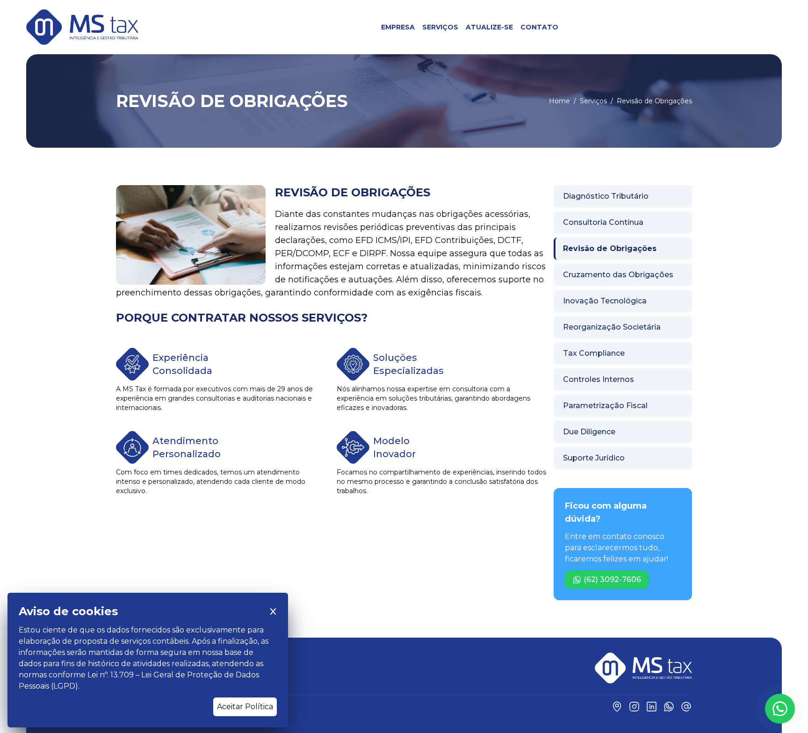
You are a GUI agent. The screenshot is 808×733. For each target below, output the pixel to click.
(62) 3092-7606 (612, 579)
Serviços (440, 27)
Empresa (398, 27)
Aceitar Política (245, 706)
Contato (539, 27)
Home (559, 101)
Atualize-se (489, 27)
